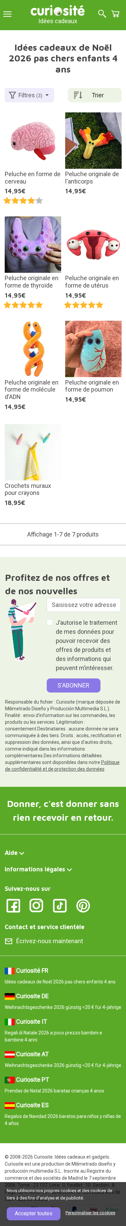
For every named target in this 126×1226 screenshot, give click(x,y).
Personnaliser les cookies (90, 1212)
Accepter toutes (33, 1213)
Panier (115, 14)
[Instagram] (36, 905)
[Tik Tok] (60, 905)
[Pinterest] (83, 905)
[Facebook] (13, 905)
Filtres (30, 95)
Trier (98, 95)
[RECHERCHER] (102, 14)
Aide (11, 852)
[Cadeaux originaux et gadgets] (57, 9)
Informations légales (35, 869)
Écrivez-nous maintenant (49, 940)
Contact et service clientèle (44, 926)
